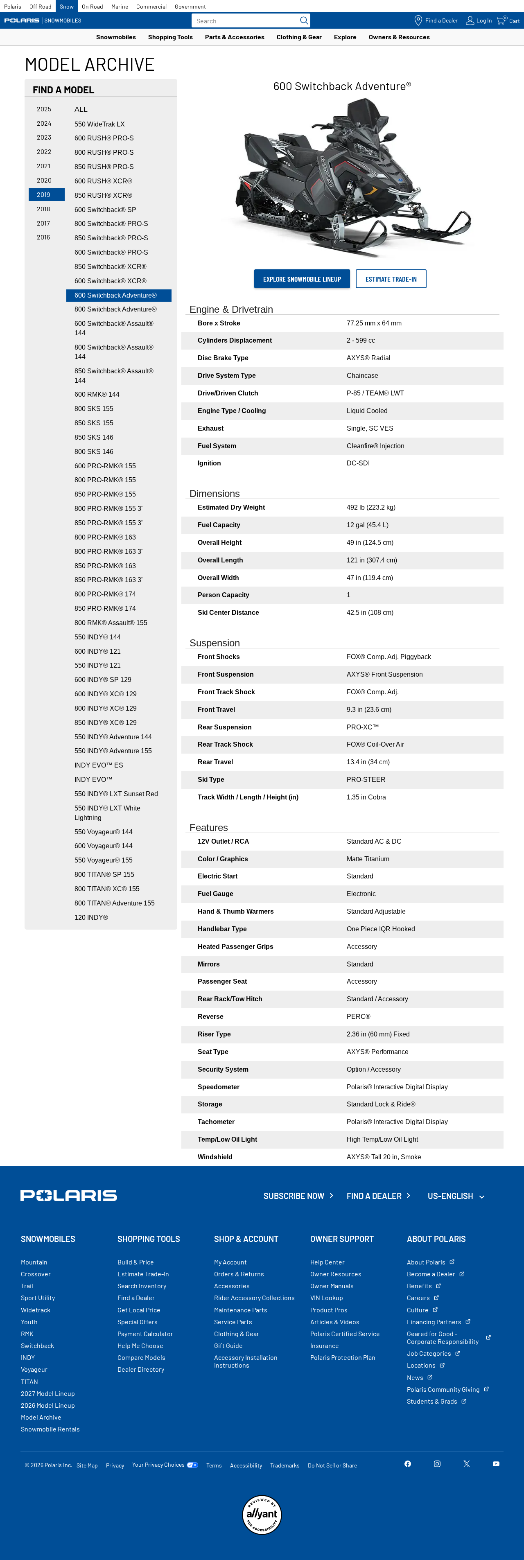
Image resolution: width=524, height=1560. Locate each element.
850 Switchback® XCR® (111, 266)
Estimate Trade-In (391, 278)
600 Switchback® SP (105, 209)
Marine (119, 6)
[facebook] (407, 1464)
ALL (81, 109)
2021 (43, 165)
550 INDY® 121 (98, 665)
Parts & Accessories (234, 37)
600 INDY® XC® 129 (106, 694)
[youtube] (496, 1464)
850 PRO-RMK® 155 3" (109, 522)
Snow (67, 6)
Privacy (115, 1465)
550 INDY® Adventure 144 (113, 737)
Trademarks (285, 1465)
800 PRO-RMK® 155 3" (109, 508)
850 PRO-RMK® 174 (105, 608)
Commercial (151, 6)
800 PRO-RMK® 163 (105, 537)
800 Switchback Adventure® (116, 309)
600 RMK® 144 (97, 394)
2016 (43, 237)
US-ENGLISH (451, 1196)
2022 (44, 151)
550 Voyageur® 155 (104, 860)
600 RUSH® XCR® (103, 181)
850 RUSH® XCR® (103, 195)
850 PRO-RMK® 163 (105, 565)
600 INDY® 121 (98, 651)
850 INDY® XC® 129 (106, 722)
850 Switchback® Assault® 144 (114, 376)
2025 (44, 109)
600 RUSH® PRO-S (104, 138)
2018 (43, 208)
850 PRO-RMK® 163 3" (109, 579)
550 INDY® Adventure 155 (113, 750)
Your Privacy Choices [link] (158, 1464)
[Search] (302, 20)
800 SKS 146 (94, 451)
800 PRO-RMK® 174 (105, 594)
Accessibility (246, 1465)
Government (190, 6)
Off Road (40, 6)
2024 (44, 123)
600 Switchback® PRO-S (111, 252)
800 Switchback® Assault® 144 (114, 352)
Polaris (12, 6)
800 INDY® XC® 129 (106, 708)
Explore (345, 37)
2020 (44, 180)
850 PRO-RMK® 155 (105, 494)
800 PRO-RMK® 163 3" (109, 551)
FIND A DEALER (374, 1196)
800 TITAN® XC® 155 (107, 888)
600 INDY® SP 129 (103, 679)
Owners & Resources (399, 37)
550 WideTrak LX (100, 124)
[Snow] (43, 20)
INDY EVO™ (94, 779)
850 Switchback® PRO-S (111, 238)
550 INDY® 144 (98, 637)
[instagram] (437, 1464)
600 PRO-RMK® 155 (105, 466)
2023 (44, 137)
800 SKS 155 (94, 408)
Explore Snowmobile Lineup (302, 278)
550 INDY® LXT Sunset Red (116, 793)
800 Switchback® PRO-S (111, 223)
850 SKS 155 (94, 423)
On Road (92, 6)
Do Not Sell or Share (332, 1465)
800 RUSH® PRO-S (104, 152)
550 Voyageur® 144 (104, 832)
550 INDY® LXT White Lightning (107, 813)
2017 (43, 223)
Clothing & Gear (299, 37)
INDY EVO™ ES (99, 765)
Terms (214, 1465)
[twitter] (466, 1464)
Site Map (87, 1465)
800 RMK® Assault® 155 (111, 622)
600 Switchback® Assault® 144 (114, 328)
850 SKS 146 (94, 437)
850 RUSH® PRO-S (104, 166)
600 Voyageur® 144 (104, 845)
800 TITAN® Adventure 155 (115, 903)
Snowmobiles (116, 37)
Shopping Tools (170, 37)
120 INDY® (91, 917)
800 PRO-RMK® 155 (105, 479)
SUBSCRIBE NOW (294, 1196)
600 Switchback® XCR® (111, 281)
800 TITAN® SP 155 (104, 874)
